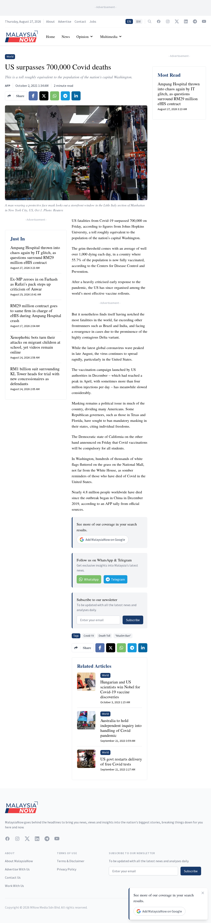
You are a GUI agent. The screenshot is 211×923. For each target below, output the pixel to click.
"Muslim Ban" (123, 635)
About (50, 21)
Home (50, 36)
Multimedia (108, 36)
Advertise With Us (17, 869)
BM (138, 21)
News (66, 36)
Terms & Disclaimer (70, 861)
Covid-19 (89, 635)
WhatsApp (91, 579)
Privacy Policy (66, 869)
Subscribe (133, 620)
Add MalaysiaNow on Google (105, 539)
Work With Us (14, 886)
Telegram (118, 579)
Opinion (82, 36)
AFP (7, 85)
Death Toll (104, 635)
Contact (80, 21)
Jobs (92, 21)
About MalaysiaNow (19, 861)
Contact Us (13, 877)
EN (129, 21)
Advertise (64, 21)
